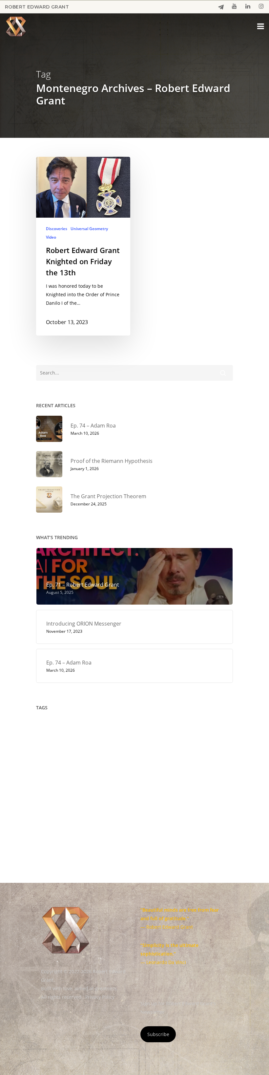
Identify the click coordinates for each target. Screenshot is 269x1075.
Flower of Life (77, 754)
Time (131, 822)
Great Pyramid (172, 754)
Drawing (120, 740)
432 (43, 726)
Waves (46, 836)
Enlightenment (191, 740)
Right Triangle (183, 795)
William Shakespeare (88, 836)
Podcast (175, 781)
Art (92, 726)
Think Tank (103, 822)
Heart (205, 754)
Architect (68, 726)
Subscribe (158, 1034)
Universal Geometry (89, 229)
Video (51, 237)
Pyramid (94, 795)
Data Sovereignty (80, 740)
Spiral (178, 809)
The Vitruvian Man (59, 822)
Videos (215, 822)
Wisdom (130, 836)
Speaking (151, 809)
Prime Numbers (56, 795)
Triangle (157, 822)
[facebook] (221, 7)
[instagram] (261, 7)
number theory (111, 781)
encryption (152, 740)
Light (95, 767)
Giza (140, 754)
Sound (122, 809)
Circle (113, 726)
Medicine (192, 767)
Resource (147, 795)
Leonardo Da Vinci (59, 767)
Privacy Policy (99, 997)
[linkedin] (248, 7)
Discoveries (56, 229)
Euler (45, 754)
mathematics (126, 767)
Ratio (120, 795)
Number (74, 781)
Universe (187, 822)
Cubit (45, 740)
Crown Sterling (190, 726)
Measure (161, 767)
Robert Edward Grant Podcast (71, 809)
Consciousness (147, 726)
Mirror (46, 781)
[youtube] (234, 7)
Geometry (114, 754)
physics (148, 781)
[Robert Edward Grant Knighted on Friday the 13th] (83, 246)
